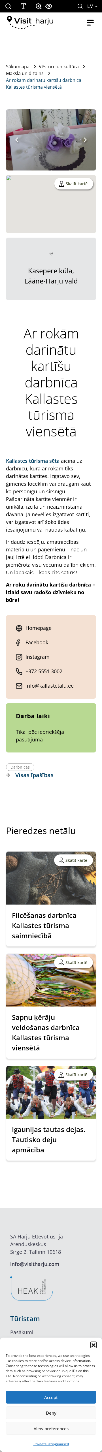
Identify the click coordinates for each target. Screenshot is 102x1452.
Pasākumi (21, 1332)
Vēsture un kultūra (59, 66)
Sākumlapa (17, 66)
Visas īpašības (34, 775)
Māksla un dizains (25, 73)
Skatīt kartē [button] (77, 183)
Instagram (38, 656)
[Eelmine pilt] (16, 140)
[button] (93, 1344)
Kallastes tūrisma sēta (33, 460)
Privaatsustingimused (51, 1444)
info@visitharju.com (34, 1264)
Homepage (39, 627)
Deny (51, 1413)
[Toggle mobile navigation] (90, 23)
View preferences (51, 1428)
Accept (51, 1397)
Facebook (37, 642)
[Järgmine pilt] (85, 140)
